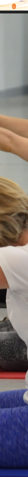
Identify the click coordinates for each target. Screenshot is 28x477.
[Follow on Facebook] (20, 1)
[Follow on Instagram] (22, 1)
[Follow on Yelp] (21, 1)
